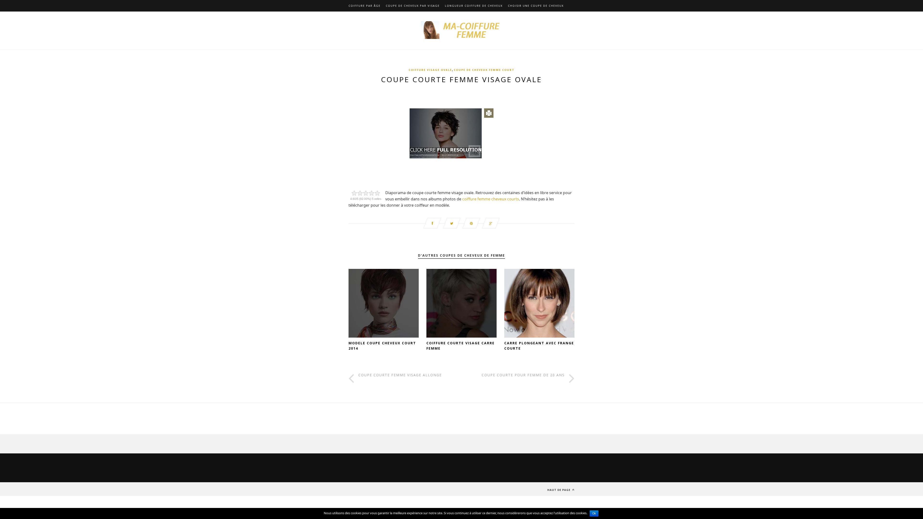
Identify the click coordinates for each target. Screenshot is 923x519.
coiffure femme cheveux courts (490, 199)
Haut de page (559, 490)
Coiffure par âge (364, 5)
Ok (594, 513)
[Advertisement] (461, 93)
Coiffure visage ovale (430, 70)
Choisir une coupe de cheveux (536, 5)
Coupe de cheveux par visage (413, 5)
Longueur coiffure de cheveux (474, 5)
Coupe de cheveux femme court (484, 70)
